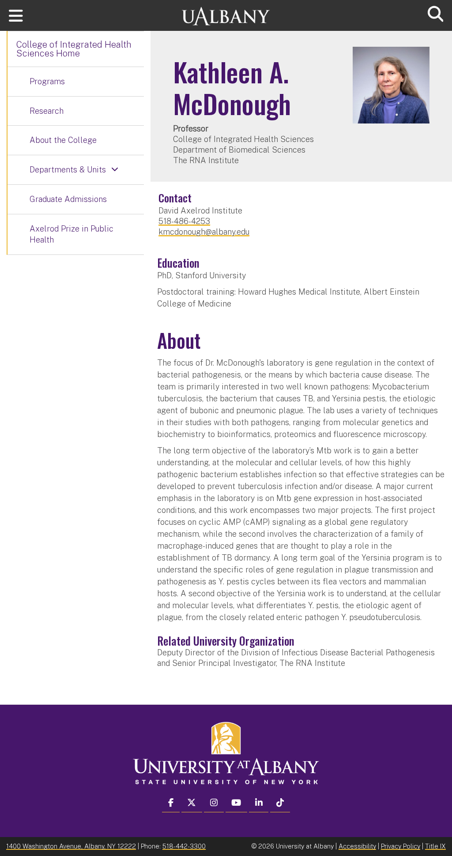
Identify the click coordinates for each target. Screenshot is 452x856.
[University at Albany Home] (226, 12)
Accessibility (357, 846)
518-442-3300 (184, 846)
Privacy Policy (400, 846)
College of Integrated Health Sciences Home (74, 49)
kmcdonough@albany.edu (203, 231)
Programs (47, 81)
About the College (63, 140)
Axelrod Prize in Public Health (71, 234)
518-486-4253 (184, 221)
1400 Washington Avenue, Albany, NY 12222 (71, 846)
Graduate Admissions (68, 199)
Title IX (435, 846)
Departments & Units (68, 169)
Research (47, 111)
